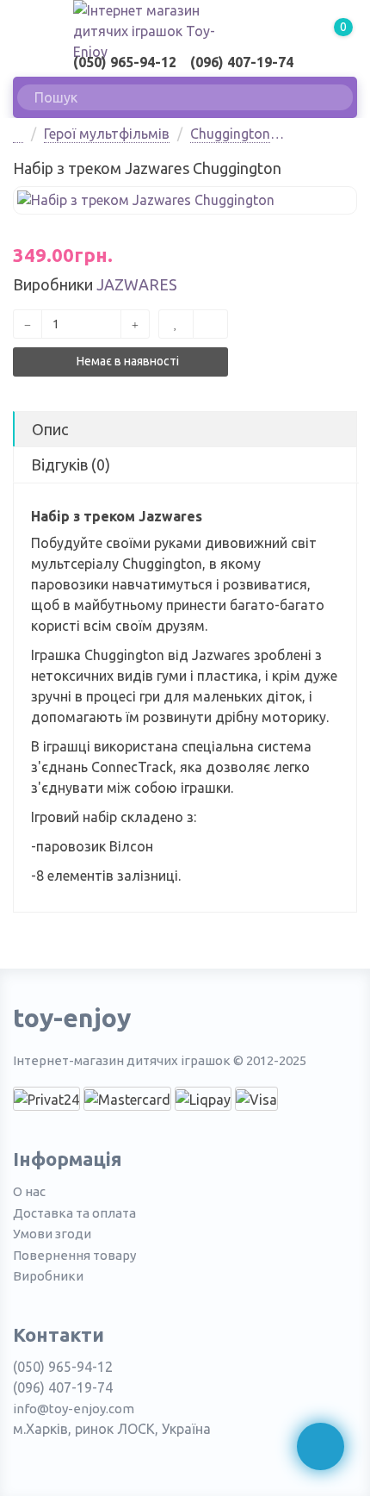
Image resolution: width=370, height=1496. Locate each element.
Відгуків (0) (70, 464)
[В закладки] (176, 324)
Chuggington (230, 133)
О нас (29, 1191)
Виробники (48, 1275)
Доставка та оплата (74, 1213)
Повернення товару (74, 1255)
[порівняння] (210, 324)
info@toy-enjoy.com (73, 1408)
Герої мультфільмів (107, 133)
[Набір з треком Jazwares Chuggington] (185, 200)
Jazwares (136, 284)
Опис (50, 429)
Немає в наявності (126, 361)
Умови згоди (52, 1233)
